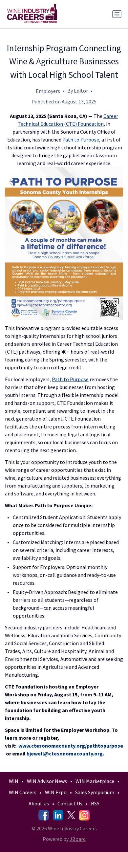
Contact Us (69, 803)
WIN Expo (56, 792)
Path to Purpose (80, 139)
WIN (13, 781)
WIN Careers (22, 792)
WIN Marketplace (94, 781)
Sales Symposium (94, 792)
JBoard (78, 839)
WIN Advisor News (47, 781)
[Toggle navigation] (117, 14)
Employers (48, 91)
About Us (39, 803)
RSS (95, 803)
